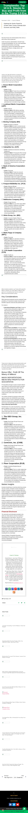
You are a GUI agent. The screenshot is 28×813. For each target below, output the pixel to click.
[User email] (14, 592)
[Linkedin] (18, 589)
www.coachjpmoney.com (11, 585)
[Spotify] (9, 589)
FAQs (18, 808)
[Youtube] (15, 589)
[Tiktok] (21, 589)
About (20, 808)
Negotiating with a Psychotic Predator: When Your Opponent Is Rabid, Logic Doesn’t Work (12, 642)
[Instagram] (12, 589)
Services (8, 808)
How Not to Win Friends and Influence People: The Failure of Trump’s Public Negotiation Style (12, 765)
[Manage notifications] (3, 810)
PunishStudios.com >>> (18, 582)
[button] (7, 2)
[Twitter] (14, 804)
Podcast (12, 808)
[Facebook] (6, 589)
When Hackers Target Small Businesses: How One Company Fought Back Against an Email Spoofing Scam (13, 672)
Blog (15, 808)
